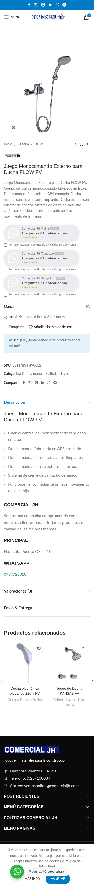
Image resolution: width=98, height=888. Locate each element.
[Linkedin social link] (50, 5)
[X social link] (35, 5)
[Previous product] (75, 144)
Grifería (23, 144)
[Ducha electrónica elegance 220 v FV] (25, 663)
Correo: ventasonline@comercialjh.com (44, 786)
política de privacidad (45, 244)
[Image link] (31, 749)
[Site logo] (47, 17)
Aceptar (58, 878)
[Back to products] (81, 144)
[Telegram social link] (64, 5)
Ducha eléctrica (31, 700)
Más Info (32, 879)
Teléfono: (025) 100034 (30, 778)
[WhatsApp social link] (57, 5)
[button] (92, 681)
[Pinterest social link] (43, 5)
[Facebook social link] (29, 5)
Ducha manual (33, 374)
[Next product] (87, 144)
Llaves (39, 144)
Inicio (8, 144)
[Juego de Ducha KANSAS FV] (69, 663)
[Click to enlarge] (13, 127)
